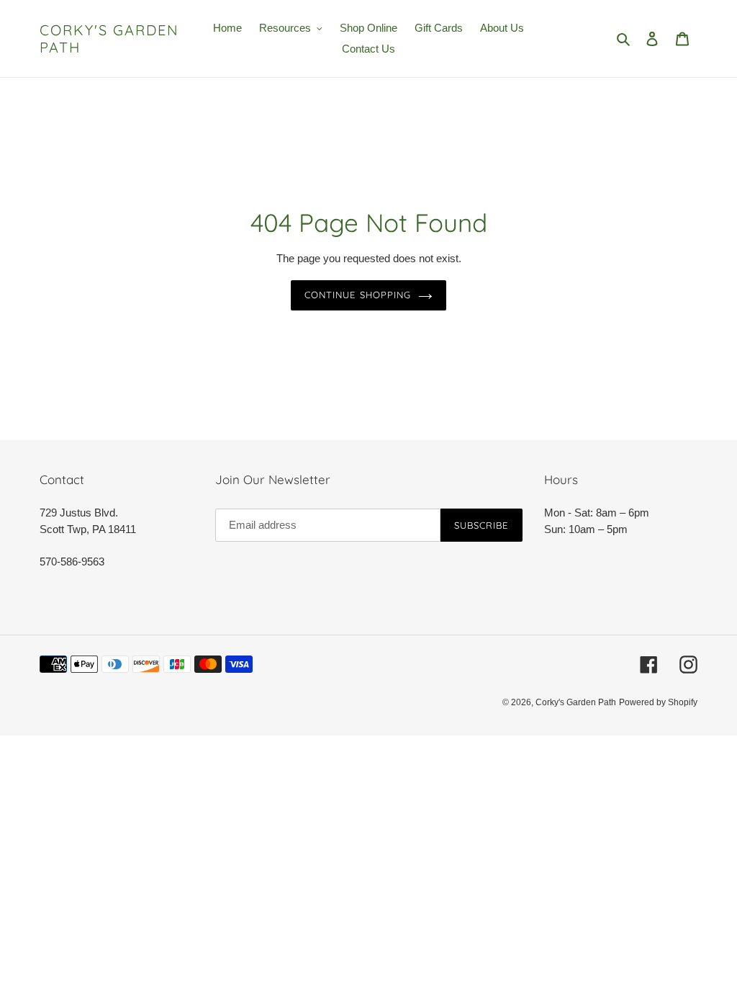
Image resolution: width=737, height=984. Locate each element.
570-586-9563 (72, 561)
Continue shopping (357, 294)
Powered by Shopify (658, 702)
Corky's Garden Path (109, 39)
